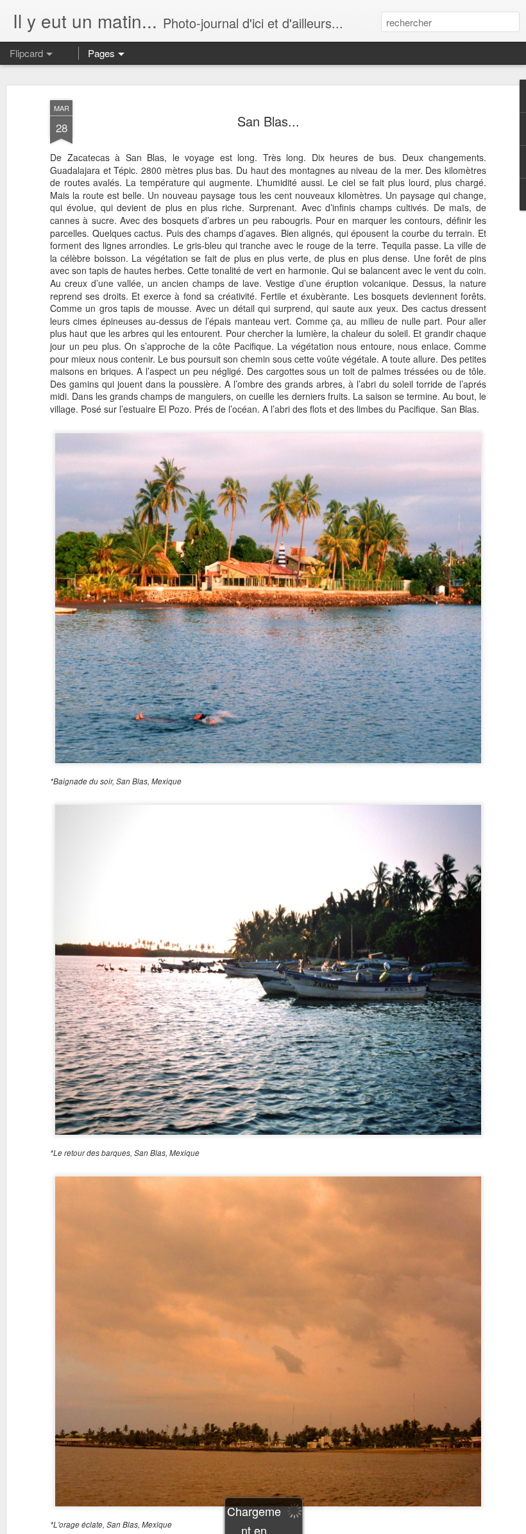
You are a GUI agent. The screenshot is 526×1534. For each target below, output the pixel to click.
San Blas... (268, 121)
